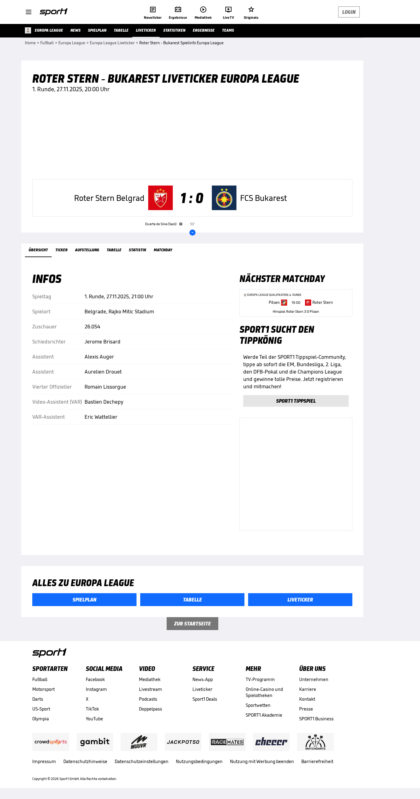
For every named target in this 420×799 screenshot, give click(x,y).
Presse (306, 709)
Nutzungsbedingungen (199, 761)
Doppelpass (150, 709)
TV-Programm (260, 679)
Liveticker (202, 689)
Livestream (150, 689)
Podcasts (148, 699)
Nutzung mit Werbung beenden (262, 761)
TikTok (92, 709)
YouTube (94, 719)
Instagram (96, 689)
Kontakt (307, 699)
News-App (202, 679)
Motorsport (43, 689)
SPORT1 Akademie (264, 715)
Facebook (95, 679)
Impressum (44, 761)
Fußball (39, 679)
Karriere (307, 689)
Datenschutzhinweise (85, 761)
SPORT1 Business (316, 719)
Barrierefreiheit (317, 761)
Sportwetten (258, 705)
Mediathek (149, 679)
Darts (37, 699)
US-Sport (41, 709)
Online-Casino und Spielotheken (264, 692)
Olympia (40, 719)
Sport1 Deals (204, 699)
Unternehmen (313, 679)
